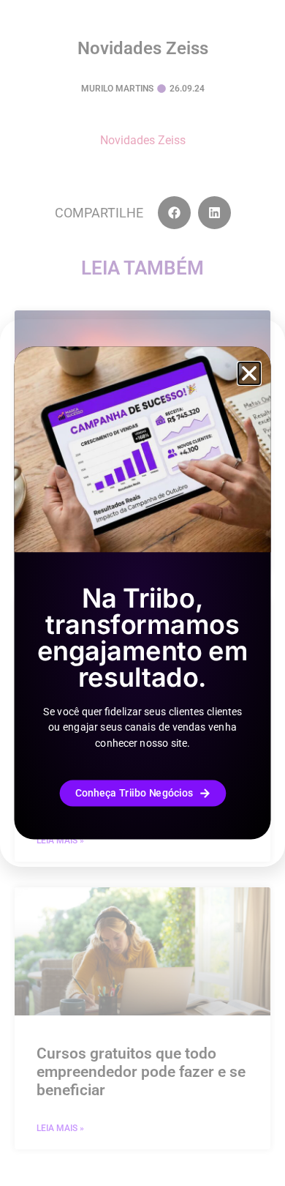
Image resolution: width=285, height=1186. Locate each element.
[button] (249, 373)
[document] (142, 593)
